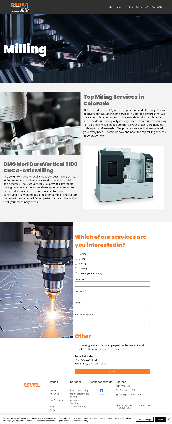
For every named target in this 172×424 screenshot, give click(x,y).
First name (80, 279)
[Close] (168, 419)
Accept (160, 419)
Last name (80, 291)
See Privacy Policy (80, 420)
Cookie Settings (144, 419)
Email (78, 303)
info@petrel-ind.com (130, 394)
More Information (84, 314)
